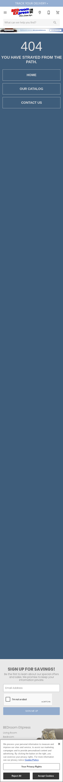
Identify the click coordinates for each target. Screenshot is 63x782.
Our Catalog (31, 89)
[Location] (40, 12)
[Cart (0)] (58, 12)
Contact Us (31, 102)
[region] (31, 760)
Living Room (10, 732)
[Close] (59, 744)
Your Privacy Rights (31, 766)
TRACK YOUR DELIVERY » (31, 3)
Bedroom (8, 736)
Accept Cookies (46, 776)
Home (31, 75)
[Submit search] (54, 23)
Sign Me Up (31, 711)
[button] (5, 12)
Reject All (16, 776)
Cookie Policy (32, 760)
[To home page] (22, 12)
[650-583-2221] (49, 12)
